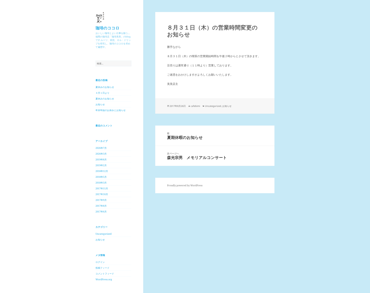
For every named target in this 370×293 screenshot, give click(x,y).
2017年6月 (101, 211)
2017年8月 (101, 205)
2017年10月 (102, 194)
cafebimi (195, 106)
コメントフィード (105, 273)
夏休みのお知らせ (105, 87)
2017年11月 (102, 188)
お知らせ (100, 104)
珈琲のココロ (108, 28)
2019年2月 (101, 165)
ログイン (100, 262)
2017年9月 (101, 200)
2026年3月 (101, 153)
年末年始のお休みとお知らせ (111, 110)
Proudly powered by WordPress (184, 185)
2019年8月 (101, 159)
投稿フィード (102, 267)
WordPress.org (104, 279)
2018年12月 (102, 171)
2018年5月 (101, 176)
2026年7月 (101, 148)
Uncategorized (104, 233)
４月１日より (102, 92)
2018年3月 (101, 182)
